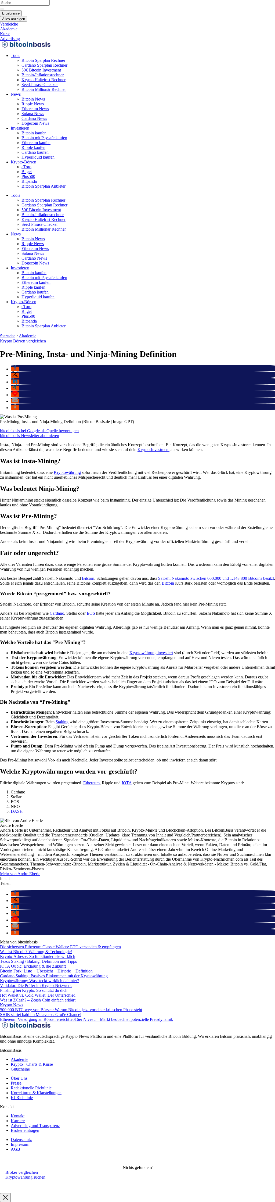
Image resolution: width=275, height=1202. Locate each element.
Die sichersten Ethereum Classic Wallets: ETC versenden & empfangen (60, 947)
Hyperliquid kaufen (38, 157)
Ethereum (91, 783)
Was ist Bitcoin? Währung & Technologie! (36, 951)
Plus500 (28, 176)
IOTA (127, 783)
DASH (17, 811)
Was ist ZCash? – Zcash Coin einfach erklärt (37, 1000)
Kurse (5, 33)
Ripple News (32, 104)
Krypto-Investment (153, 449)
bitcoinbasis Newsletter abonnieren (29, 435)
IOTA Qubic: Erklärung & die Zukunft (33, 966)
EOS (91, 613)
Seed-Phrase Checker (39, 84)
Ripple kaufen (33, 147)
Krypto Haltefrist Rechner (43, 79)
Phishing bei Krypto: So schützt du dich (33, 990)
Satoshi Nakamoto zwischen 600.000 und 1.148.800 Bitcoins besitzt (216, 578)
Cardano (57, 613)
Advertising (10, 38)
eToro (26, 166)
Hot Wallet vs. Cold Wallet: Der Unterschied (37, 995)
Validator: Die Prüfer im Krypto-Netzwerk (36, 985)
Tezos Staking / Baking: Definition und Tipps (38, 961)
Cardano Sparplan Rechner (44, 65)
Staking (62, 722)
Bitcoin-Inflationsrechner (42, 75)
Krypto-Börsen (23, 162)
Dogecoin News (35, 123)
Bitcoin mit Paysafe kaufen (44, 137)
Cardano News (34, 118)
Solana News (32, 113)
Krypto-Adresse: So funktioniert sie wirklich (37, 956)
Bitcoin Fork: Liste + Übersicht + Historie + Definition (46, 971)
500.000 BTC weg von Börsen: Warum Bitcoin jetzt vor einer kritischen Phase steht (71, 1009)
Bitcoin (88, 578)
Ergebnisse (11, 13)
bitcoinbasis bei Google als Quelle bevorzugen (39, 430)
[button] (15, 369)
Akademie (8, 29)
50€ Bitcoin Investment (41, 70)
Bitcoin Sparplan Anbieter (43, 186)
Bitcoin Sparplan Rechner (43, 60)
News (16, 94)
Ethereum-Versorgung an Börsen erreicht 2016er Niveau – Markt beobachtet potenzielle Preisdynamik (86, 1019)
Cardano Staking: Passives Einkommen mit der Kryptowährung (54, 976)
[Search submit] (2, 9)
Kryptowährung (67, 472)
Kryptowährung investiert (151, 652)
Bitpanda (29, 181)
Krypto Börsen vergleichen (23, 341)
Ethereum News (35, 108)
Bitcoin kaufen (33, 133)
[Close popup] (5, 1197)
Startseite (7, 336)
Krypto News (11, 1005)
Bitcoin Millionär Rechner (43, 89)
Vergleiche (9, 24)
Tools (15, 55)
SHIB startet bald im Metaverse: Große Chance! (40, 1014)
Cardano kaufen (35, 152)
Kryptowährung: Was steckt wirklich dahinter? (39, 980)
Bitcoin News (33, 99)
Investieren (20, 128)
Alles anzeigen (13, 19)
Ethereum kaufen (35, 142)
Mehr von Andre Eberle (20, 873)
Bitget (26, 171)
